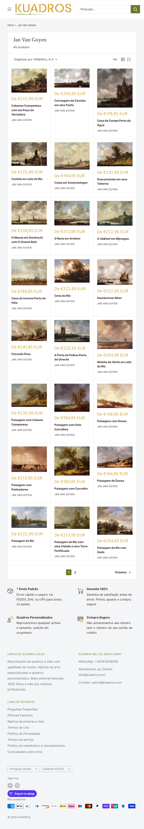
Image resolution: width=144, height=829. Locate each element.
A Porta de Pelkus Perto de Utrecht (70, 357)
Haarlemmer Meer (109, 298)
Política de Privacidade (24, 733)
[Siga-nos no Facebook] (10, 785)
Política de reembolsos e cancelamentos (36, 745)
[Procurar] (135, 9)
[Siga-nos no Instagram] (17, 785)
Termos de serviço (21, 739)
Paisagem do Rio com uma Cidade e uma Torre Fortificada (71, 546)
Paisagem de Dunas (110, 480)
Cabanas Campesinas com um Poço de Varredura (26, 110)
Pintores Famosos (20, 715)
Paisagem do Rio (22, 541)
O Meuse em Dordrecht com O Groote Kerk (27, 240)
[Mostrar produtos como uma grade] (122, 59)
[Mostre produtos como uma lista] (129, 59)
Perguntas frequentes (23, 709)
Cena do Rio (62, 295)
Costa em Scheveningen (71, 182)
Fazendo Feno (21, 354)
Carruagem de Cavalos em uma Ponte (70, 103)
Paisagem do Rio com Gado (111, 550)
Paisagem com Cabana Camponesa (27, 422)
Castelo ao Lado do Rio (26, 179)
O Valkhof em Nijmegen (113, 238)
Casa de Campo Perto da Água (114, 123)
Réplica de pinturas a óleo (26, 721)
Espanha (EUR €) (53, 768)
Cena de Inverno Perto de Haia (28, 300)
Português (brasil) (20, 768)
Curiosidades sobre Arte (25, 752)
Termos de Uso (18, 727)
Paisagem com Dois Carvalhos (67, 427)
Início (11, 25)
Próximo (121, 572)
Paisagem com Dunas (112, 421)
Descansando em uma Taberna (112, 181)
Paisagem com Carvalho (71, 488)
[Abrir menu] (9, 9)
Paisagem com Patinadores (21, 487)
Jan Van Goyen (27, 25)
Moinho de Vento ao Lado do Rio (114, 364)
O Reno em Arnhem (67, 238)
